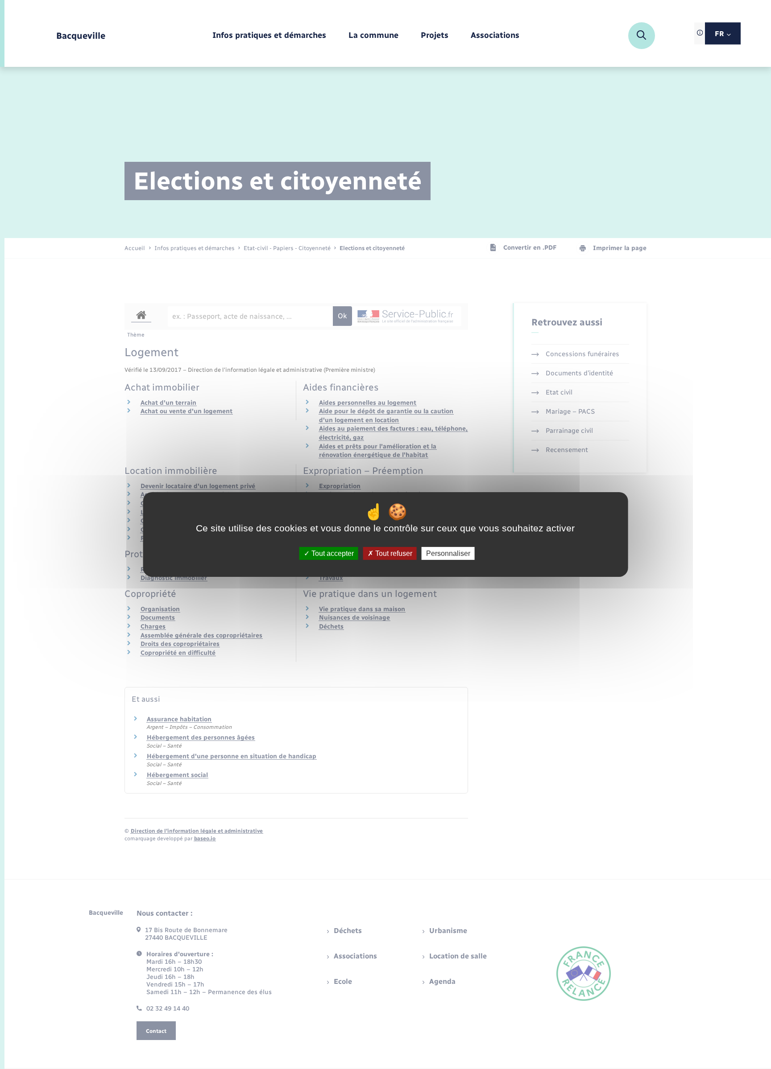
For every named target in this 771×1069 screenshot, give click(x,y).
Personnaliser (448, 553)
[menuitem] (269, 36)
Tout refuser (392, 553)
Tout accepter (332, 553)
